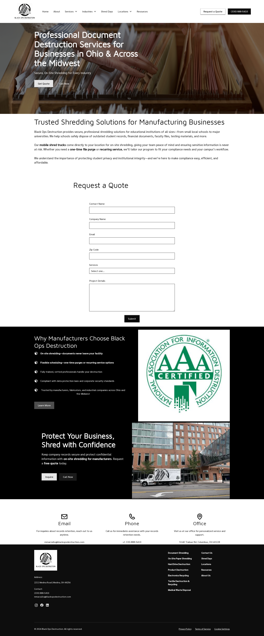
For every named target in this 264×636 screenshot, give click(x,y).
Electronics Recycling (178, 575)
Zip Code (94, 249)
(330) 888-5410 (239, 11)
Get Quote (44, 83)
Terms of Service (203, 628)
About (56, 11)
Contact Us (206, 552)
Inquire (49, 476)
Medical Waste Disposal (179, 589)
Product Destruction (178, 569)
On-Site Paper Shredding (180, 558)
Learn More (44, 405)
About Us (206, 575)
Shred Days (107, 11)
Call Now (64, 83)
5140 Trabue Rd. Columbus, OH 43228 (199, 542)
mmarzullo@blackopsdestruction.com (64, 542)
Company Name (97, 219)
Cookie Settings (222, 628)
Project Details (97, 280)
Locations (206, 564)
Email (92, 234)
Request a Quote (213, 11)
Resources (142, 11)
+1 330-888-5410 (132, 542)
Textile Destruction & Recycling (178, 583)
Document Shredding (178, 552)
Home (45, 11)
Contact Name (97, 203)
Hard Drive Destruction (179, 564)
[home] (24, 11)
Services (93, 264)
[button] (71, 11)
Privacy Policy (185, 628)
